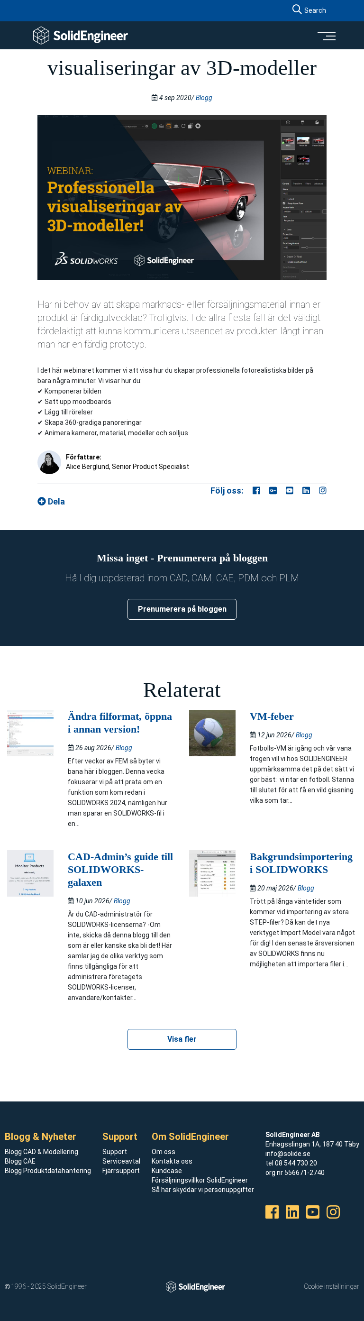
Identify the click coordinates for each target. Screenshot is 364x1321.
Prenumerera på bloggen (182, 609)
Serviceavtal (121, 1161)
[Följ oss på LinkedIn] (306, 490)
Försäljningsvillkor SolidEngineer (200, 1180)
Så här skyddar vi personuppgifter (203, 1189)
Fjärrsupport (121, 1170)
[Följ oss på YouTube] (289, 490)
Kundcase (167, 1170)
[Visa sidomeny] (326, 35)
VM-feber (272, 716)
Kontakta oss (172, 1161)
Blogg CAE (20, 1161)
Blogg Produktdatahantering (48, 1170)
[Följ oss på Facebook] (256, 490)
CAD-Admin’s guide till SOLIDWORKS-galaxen (120, 869)
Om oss (163, 1152)
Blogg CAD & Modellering (41, 1152)
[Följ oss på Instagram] (323, 490)
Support (114, 1152)
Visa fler (182, 1039)
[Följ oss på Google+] (273, 490)
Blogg (204, 97)
